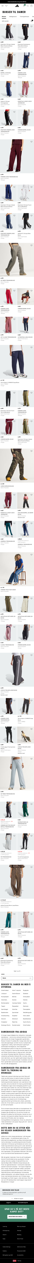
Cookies (5, 1251)
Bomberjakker (5, 1003)
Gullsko (14, 1000)
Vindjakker (4, 1022)
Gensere (3, 1019)
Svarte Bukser (16, 993)
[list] (17, 17)
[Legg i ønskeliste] (14, 26)
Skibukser (15, 1019)
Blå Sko (14, 996)
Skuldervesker (16, 1025)
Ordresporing (6, 1230)
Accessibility (20, 1255)
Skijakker (14, 1015)
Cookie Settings (6, 1246)
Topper (3, 1006)
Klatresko (25, 1006)
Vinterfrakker (5, 990)
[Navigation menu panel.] (2, 6)
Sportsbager (4, 1009)
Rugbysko (26, 990)
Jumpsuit (3, 993)
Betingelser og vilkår (8, 1255)
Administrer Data (21, 1246)
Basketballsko (27, 1019)
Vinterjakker (26, 996)
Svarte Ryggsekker (26, 1003)
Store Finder (20, 1238)
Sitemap (19, 1230)
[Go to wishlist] (6, 6)
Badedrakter (4, 1012)
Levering (5, 1226)
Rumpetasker (5, 996)
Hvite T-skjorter (16, 990)
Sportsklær (15, 1012)
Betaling (19, 1234)
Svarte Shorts (27, 1022)
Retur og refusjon (21, 1226)
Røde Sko (14, 1022)
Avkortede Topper (4, 1000)
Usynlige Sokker (16, 1003)
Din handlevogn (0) (23, 1202)
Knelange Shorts (5, 1025)
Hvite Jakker (26, 1015)
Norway (19, 1260)
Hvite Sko (14, 1009)
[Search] (28, 6)
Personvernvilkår (21, 1251)
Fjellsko (25, 1000)
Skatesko (25, 993)
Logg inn (8, 1202)
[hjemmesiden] (17, 6)
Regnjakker (15, 1006)
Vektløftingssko (27, 1012)
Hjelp (4, 1238)
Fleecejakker (26, 1009)
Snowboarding (5, 1015)
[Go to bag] (31, 6)
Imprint (4, 1234)
